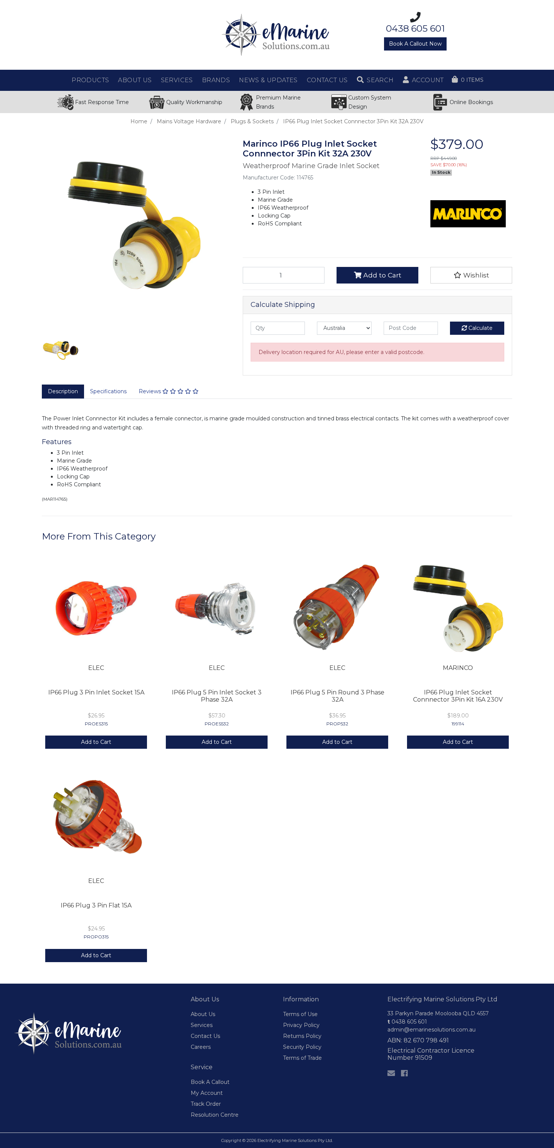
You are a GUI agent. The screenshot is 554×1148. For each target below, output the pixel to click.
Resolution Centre (215, 1114)
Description (63, 391)
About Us (203, 1014)
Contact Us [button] (327, 80)
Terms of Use (300, 1014)
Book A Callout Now (415, 43)
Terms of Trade (302, 1058)
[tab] (63, 392)
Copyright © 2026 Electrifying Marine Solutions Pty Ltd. (277, 1140)
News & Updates (268, 80)
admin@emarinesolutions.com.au (431, 1029)
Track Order (206, 1103)
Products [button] (90, 80)
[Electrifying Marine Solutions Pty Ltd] (277, 34)
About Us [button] (135, 80)
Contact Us (205, 1036)
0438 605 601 (407, 1021)
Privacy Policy (301, 1025)
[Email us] (391, 1073)
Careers (201, 1047)
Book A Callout (210, 1082)
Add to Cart (381, 275)
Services (202, 1025)
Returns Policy (302, 1036)
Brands (216, 80)
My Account (207, 1093)
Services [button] (177, 80)
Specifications (108, 391)
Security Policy (302, 1047)
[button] (375, 80)
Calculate (480, 328)
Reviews (150, 391)
